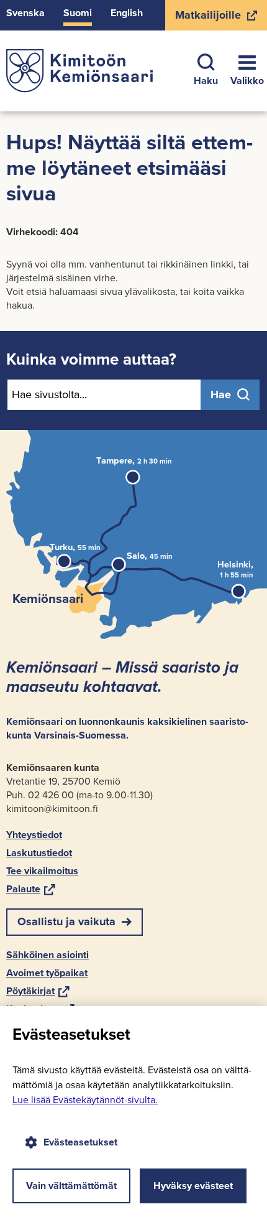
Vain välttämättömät (71, 1185)
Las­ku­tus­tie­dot (39, 853)
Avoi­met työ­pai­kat (47, 973)
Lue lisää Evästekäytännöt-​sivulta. (85, 1100)
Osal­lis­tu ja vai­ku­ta (66, 921)
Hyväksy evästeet (193, 1185)
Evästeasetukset (80, 1142)
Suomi (77, 13)
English (127, 13)
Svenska (25, 13)
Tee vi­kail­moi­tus (42, 871)
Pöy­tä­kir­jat (38, 991)
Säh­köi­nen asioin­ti (47, 955)
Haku (206, 80)
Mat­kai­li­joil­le (207, 18)
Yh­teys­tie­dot (34, 835)
